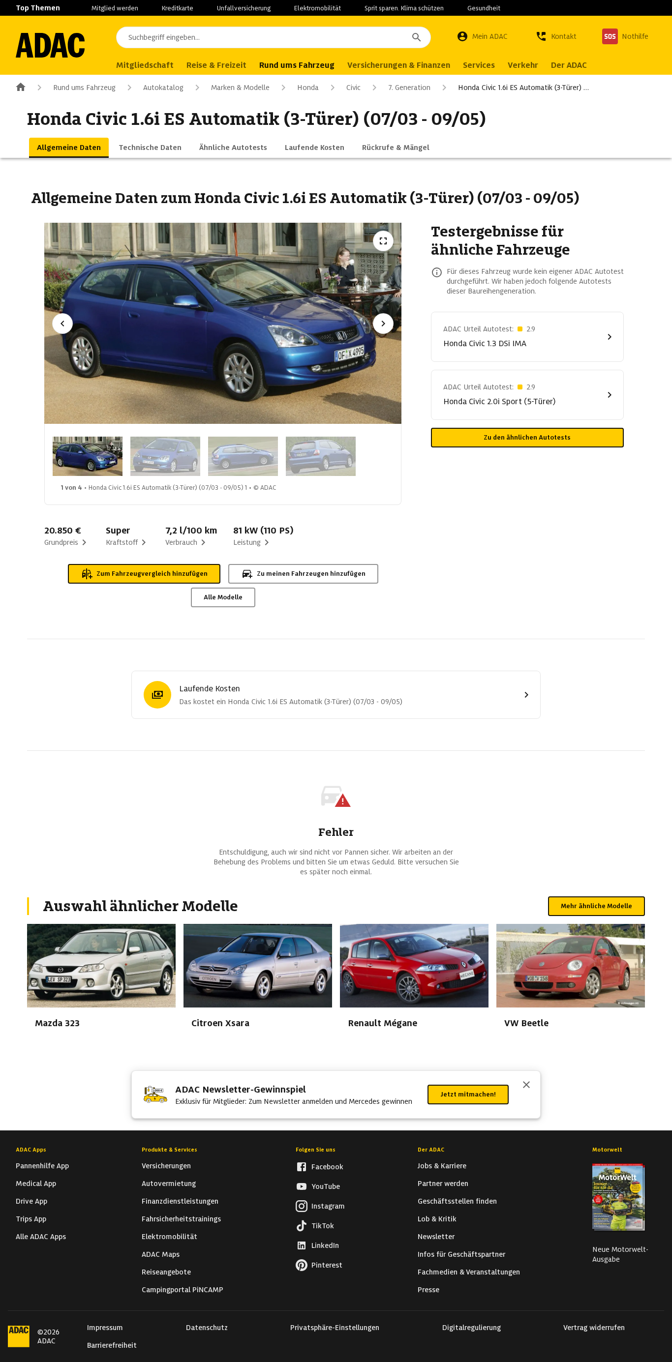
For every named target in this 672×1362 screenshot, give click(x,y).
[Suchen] (417, 37)
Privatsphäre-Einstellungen (334, 1327)
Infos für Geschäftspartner (461, 1254)
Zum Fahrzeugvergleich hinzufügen (152, 573)
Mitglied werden (115, 8)
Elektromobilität (317, 8)
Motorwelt (607, 1149)
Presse (428, 1289)
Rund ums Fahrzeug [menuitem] (297, 65)
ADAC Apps (31, 1149)
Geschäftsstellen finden (457, 1201)
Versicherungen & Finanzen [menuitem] (398, 65)
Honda (308, 87)
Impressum (105, 1327)
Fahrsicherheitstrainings (181, 1218)
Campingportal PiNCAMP (182, 1289)
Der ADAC (431, 1149)
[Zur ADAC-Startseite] (50, 45)
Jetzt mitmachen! (468, 1094)
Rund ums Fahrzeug (84, 87)
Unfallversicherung (244, 8)
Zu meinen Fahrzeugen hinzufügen (311, 573)
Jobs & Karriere (442, 1165)
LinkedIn (325, 1245)
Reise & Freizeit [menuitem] (216, 65)
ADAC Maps (161, 1254)
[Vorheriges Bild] (62, 323)
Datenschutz (207, 1327)
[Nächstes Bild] (383, 323)
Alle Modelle (223, 597)
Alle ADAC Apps (41, 1236)
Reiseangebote (166, 1272)
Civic (353, 87)
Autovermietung (169, 1183)
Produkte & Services (169, 1149)
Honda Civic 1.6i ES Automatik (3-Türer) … (523, 87)
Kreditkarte (177, 8)
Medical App (36, 1183)
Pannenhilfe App (42, 1165)
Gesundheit (483, 8)
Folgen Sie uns (316, 1149)
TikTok (322, 1225)
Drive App (31, 1201)
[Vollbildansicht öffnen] (383, 241)
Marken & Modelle (240, 87)
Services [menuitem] (479, 65)
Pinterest (326, 1265)
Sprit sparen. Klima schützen (404, 8)
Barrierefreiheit (112, 1345)
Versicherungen (166, 1165)
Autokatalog (163, 87)
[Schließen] (526, 1086)
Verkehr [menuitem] (523, 65)
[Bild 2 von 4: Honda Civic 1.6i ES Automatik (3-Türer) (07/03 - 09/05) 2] (165, 456)
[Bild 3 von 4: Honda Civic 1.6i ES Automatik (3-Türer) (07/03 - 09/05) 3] (243, 456)
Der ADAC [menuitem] (569, 65)
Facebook (327, 1166)
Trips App (31, 1218)
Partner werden (443, 1183)
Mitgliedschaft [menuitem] (145, 65)
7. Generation (409, 87)
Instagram (328, 1206)
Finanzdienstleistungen (180, 1201)
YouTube (325, 1186)
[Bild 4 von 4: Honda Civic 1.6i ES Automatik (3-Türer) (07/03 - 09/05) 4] (321, 456)
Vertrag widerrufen (594, 1327)
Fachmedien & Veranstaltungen (469, 1272)
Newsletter (436, 1236)
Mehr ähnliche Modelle (596, 906)
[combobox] (273, 37)
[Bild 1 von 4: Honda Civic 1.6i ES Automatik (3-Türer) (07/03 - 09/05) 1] (87, 456)
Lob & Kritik (437, 1218)
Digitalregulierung (471, 1327)
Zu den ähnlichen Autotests (527, 437)
